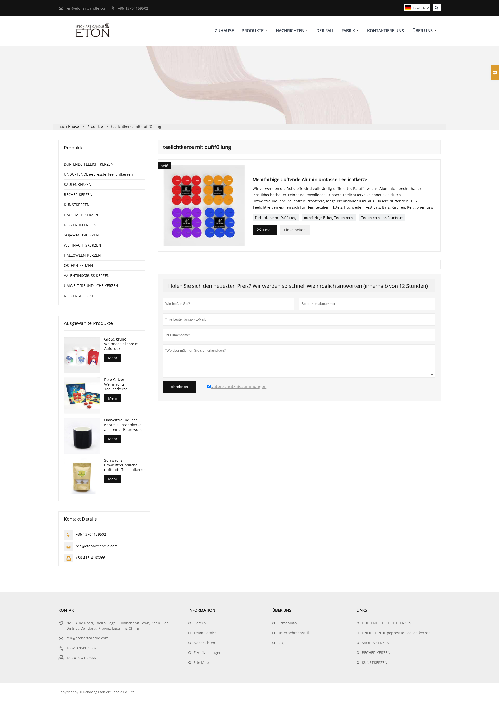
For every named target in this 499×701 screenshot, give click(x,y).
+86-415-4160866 (90, 557)
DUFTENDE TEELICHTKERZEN (89, 164)
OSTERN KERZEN (78, 265)
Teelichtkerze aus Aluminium (382, 217)
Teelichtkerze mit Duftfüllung (276, 217)
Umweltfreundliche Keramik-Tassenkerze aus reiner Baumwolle (123, 425)
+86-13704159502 (133, 8)
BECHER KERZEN (78, 194)
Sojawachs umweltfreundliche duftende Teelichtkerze (124, 465)
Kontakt (67, 610)
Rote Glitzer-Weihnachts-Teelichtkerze (115, 384)
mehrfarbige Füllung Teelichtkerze (329, 217)
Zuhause (224, 30)
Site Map (201, 662)
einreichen (179, 387)
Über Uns (422, 30)
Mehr (112, 357)
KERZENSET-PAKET (80, 295)
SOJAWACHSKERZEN (81, 235)
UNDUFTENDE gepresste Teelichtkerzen (98, 174)
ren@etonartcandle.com (86, 8)
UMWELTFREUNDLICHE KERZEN (91, 285)
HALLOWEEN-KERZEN (82, 255)
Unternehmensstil (293, 632)
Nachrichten (290, 30)
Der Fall (325, 30)
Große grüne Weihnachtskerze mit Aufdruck (122, 344)
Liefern (200, 623)
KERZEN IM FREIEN (80, 224)
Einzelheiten (295, 229)
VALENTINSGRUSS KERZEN (87, 275)
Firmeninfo (287, 623)
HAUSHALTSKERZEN (81, 214)
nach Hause (68, 126)
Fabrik (348, 30)
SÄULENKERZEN (77, 184)
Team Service (205, 632)
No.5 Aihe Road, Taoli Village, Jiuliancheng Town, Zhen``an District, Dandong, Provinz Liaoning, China (117, 626)
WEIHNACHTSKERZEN (82, 245)
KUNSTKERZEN (77, 204)
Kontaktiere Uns (385, 30)
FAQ (281, 642)
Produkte (253, 30)
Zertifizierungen (207, 652)
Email (265, 229)
